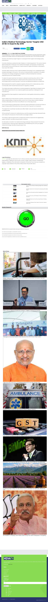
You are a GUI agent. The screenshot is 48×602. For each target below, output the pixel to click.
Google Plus (10, 591)
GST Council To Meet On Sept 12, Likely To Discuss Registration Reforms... (22, 435)
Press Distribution (14, 5)
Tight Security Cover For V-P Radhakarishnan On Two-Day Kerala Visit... (21, 382)
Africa (22, 13)
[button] (28, 3)
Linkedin (9, 594)
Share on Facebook (16, 48)
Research (28, 5)
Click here (10, 564)
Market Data (22, 5)
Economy (33, 13)
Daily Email (9, 592)
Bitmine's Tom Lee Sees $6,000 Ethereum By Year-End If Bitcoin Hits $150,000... (24, 462)
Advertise (5, 573)
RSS (8, 595)
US (5, 13)
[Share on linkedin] (32, 48)
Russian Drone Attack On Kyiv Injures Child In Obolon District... (19, 409)
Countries (34, 5)
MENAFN (4, 53)
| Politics (27, 13)
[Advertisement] (19, 9)
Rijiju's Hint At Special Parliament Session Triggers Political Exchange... (22, 310)
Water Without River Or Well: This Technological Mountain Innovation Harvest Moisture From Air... (24, 278)
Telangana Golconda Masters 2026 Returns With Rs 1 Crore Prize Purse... (22, 336)
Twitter (9, 589)
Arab (14, 13)
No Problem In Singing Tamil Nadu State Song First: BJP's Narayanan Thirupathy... (24, 535)
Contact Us (5, 572)
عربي (26, 3)
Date (4, 48)
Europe (10, 13)
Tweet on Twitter (23, 48)
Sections (40, 5)
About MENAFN (6, 575)
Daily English (6, 579)
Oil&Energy (39, 13)
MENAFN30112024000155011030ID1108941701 (13, 130)
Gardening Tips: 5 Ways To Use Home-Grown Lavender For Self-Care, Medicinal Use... (24, 489)
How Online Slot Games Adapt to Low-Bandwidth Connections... (11, 231)
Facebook (9, 588)
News (7, 5)
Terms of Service (6, 569)
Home (3, 5)
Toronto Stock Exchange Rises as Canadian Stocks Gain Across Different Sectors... (14, 236)
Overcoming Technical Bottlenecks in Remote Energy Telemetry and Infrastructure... (15, 233)
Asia (18, 13)
